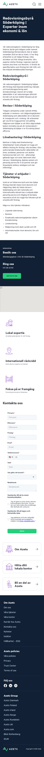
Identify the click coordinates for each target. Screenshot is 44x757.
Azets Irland (9, 710)
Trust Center (10, 666)
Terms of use (10, 670)
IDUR (6, 739)
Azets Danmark (11, 700)
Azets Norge (10, 715)
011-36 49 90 (8, 268)
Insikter (7, 636)
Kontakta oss (12, 276)
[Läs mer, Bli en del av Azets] (36, 584)
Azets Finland (10, 705)
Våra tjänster (10, 612)
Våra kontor (9, 617)
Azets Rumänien (11, 720)
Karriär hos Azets (12, 622)
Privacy (7, 661)
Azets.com (9, 729)
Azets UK (8, 724)
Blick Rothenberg (12, 734)
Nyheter (8, 631)
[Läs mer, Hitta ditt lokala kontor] (36, 566)
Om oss (7, 607)
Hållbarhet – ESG (12, 641)
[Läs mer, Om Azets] (36, 549)
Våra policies (10, 656)
